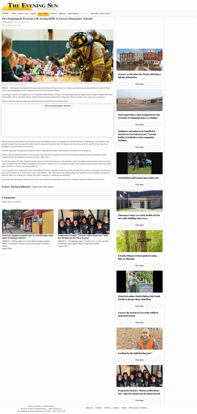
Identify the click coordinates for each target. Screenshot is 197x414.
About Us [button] (89, 408)
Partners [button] (143, 408)
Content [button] (98, 408)
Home (20, 13)
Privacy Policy (48, 406)
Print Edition (43, 13)
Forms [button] (124, 408)
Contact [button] (116, 408)
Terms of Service (34, 406)
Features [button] (53, 13)
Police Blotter (73, 13)
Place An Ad (104, 13)
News (27, 13)
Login (14, 13)
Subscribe (5, 13)
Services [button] (107, 408)
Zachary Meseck (21, 186)
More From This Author (43, 187)
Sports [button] (33, 13)
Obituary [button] (62, 13)
